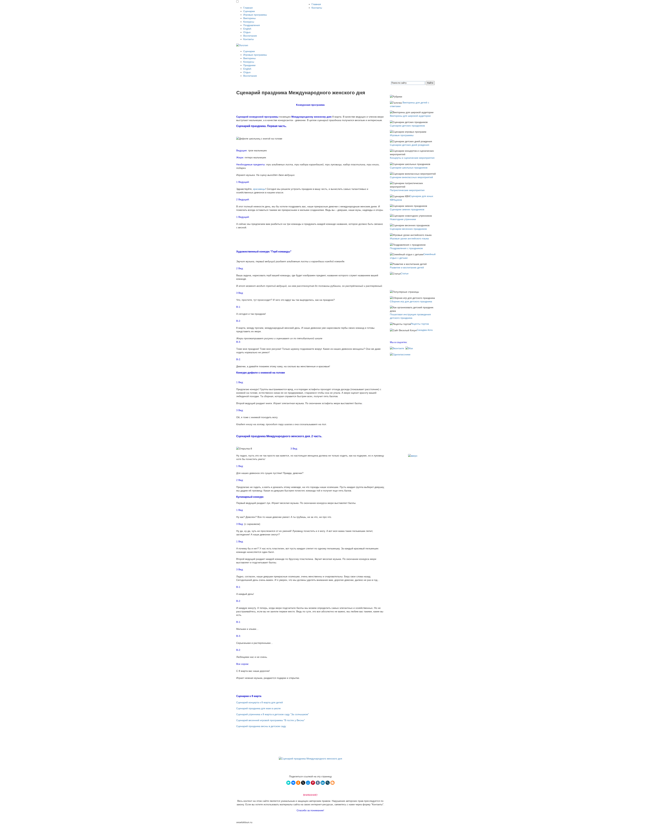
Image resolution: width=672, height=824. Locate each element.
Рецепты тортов (420, 323)
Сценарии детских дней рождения (409, 144)
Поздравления (251, 25)
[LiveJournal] (328, 783)
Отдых (247, 32)
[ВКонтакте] (293, 783)
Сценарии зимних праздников (407, 209)
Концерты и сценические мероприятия (412, 157)
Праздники (249, 65)
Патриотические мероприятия (407, 190)
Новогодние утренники (403, 219)
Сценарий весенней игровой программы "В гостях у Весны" (270, 720)
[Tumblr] (318, 783)
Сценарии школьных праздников (408, 167)
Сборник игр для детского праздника (411, 301)
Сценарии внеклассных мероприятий (411, 177)
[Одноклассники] (298, 783)
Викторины (249, 18)
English (247, 28)
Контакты (248, 39)
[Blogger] (332, 783)
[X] (303, 783)
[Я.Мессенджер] (288, 783)
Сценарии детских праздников (407, 125)
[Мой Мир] (308, 783)
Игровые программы (255, 14)
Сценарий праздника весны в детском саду (261, 726)
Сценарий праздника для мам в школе (258, 708)
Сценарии (249, 11)
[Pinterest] (313, 783)
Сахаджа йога (425, 330)
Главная (248, 7)
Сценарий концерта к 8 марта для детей (259, 702)
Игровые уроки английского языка (409, 238)
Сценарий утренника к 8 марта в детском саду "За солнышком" (272, 714)
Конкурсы (248, 21)
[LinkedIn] (323, 783)
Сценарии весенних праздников (408, 228)
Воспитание (250, 35)
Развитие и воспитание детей (407, 267)
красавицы (259, 189)
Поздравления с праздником (406, 248)
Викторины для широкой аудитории (410, 115)
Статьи (404, 273)
